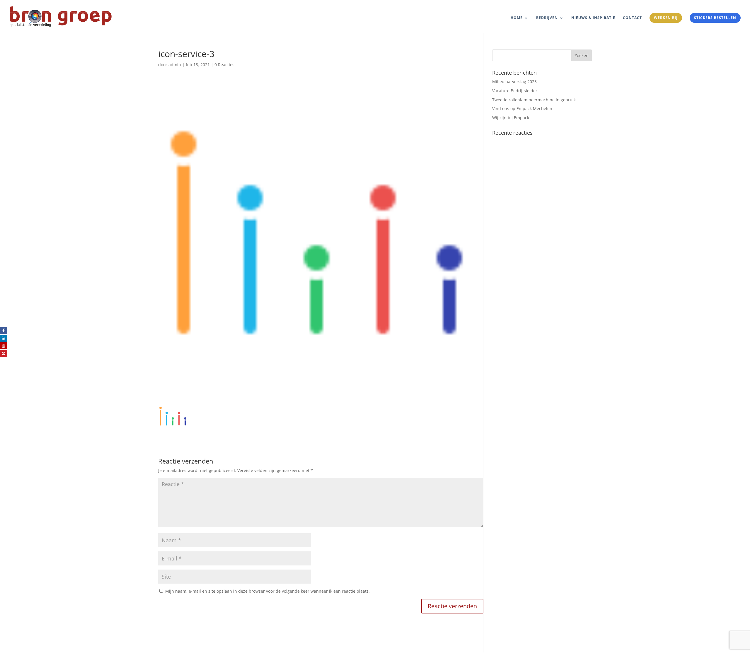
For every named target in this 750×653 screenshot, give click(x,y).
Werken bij (666, 17)
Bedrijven (547, 18)
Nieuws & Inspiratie (593, 18)
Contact (632, 18)
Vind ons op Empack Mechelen (522, 108)
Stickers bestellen (715, 17)
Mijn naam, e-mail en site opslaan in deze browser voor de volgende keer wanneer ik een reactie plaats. (267, 591)
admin (174, 64)
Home (517, 18)
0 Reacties (224, 64)
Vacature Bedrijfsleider (514, 90)
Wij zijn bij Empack (510, 117)
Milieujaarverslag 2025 (514, 81)
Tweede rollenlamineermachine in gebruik (534, 99)
